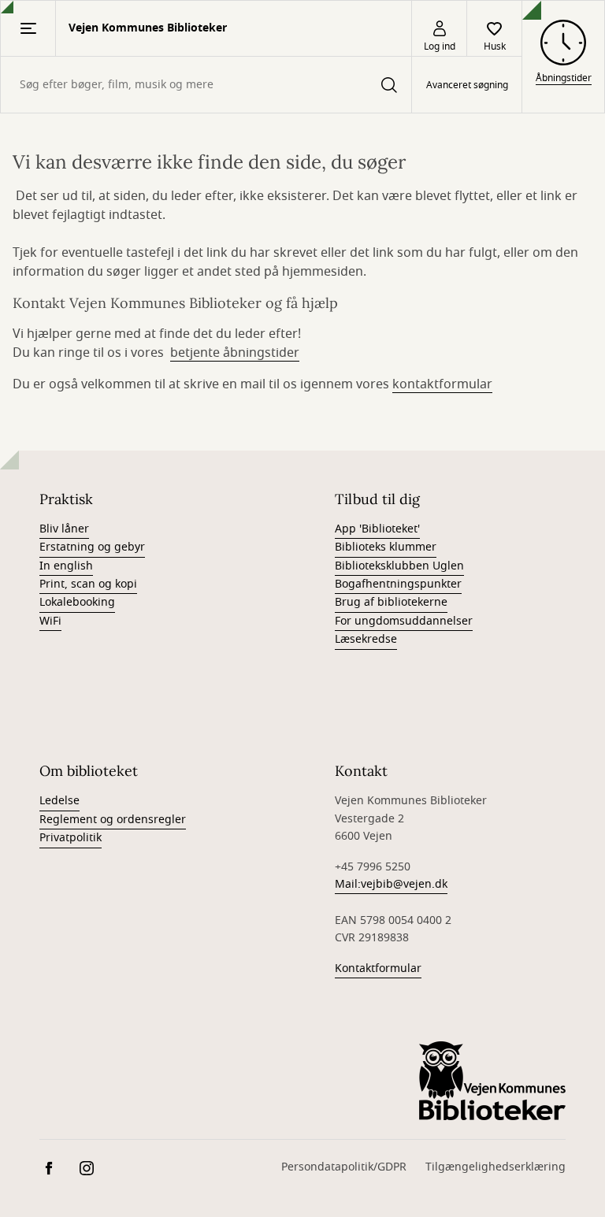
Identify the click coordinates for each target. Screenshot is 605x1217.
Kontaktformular (378, 968)
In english (66, 566)
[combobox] (206, 85)
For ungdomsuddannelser (404, 621)
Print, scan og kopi (88, 584)
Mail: (348, 884)
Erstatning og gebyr (92, 547)
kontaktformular (442, 384)
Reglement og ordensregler (112, 819)
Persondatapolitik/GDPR (343, 1167)
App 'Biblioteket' (377, 529)
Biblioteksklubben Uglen (399, 566)
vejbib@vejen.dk (404, 884)
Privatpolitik (70, 837)
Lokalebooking (77, 602)
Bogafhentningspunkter (398, 584)
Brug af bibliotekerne (391, 602)
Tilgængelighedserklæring (495, 1167)
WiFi (50, 621)
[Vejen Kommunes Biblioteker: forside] (492, 1080)
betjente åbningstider (234, 352)
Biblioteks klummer (385, 547)
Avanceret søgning (467, 85)
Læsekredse (366, 639)
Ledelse (59, 800)
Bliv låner (64, 529)
